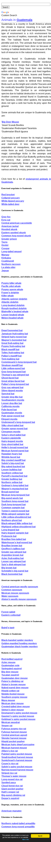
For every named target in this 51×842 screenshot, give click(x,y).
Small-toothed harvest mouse (17, 757)
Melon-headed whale (12, 318)
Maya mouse (8, 700)
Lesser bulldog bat (11, 469)
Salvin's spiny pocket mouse (16, 766)
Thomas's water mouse (13, 776)
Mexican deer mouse (12, 703)
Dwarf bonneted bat (12, 330)
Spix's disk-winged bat (13, 564)
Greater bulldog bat (11, 479)
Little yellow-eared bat (13, 368)
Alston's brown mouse (13, 684)
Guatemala (24, 20)
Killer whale (7, 296)
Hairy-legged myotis (12, 441)
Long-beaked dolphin (13, 305)
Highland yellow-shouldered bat (18, 526)
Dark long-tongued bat (13, 504)
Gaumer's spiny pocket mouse (17, 716)
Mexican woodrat (10, 722)
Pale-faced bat (9, 409)
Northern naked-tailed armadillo (18, 823)
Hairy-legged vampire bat (14, 533)
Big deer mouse (9, 672)
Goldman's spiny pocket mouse (18, 719)
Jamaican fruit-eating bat (14, 333)
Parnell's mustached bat (14, 476)
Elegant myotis (9, 419)
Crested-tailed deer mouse (15, 706)
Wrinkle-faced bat (10, 457)
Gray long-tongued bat (13, 371)
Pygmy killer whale (11, 283)
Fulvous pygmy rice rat (13, 729)
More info (25, 839)
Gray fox (5, 217)
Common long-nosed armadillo (18, 826)
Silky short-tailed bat (12, 425)
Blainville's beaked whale (14, 311)
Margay (5, 255)
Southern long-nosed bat (14, 501)
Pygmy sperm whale (12, 289)
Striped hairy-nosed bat (14, 337)
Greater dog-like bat (12, 397)
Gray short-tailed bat (12, 444)
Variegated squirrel (11, 668)
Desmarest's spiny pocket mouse (19, 713)
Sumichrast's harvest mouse (16, 760)
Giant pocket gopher (12, 789)
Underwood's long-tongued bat (18, 422)
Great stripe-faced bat (13, 381)
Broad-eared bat (10, 492)
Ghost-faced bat (10, 378)
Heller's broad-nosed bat (14, 447)
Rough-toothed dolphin (14, 308)
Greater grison (9, 239)
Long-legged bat (10, 530)
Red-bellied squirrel (11, 659)
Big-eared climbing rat (13, 795)
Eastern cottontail (10, 615)
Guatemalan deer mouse (14, 678)
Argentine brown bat (12, 555)
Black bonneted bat (11, 574)
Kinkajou (6, 258)
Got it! (40, 836)
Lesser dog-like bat (11, 403)
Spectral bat (7, 393)
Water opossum (9, 596)
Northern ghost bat (11, 520)
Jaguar (5, 270)
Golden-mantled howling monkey (19, 643)
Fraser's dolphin (10, 292)
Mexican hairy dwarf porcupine (17, 744)
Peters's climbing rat (12, 681)
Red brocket (8, 194)
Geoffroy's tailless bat (13, 548)
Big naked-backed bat (13, 466)
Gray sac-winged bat (12, 387)
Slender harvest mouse (13, 738)
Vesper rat (6, 725)
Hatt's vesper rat (10, 792)
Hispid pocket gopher (13, 741)
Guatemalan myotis (11, 413)
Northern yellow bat (11, 482)
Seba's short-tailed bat (13, 435)
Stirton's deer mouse (12, 710)
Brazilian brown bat (11, 545)
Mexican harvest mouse (14, 748)
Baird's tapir (7, 627)
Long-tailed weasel (11, 251)
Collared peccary (10, 198)
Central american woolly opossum (19, 586)
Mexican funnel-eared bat (14, 451)
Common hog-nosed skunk (16, 236)
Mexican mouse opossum (15, 593)
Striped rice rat (9, 773)
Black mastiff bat (10, 349)
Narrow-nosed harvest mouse (17, 770)
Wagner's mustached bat (14, 488)
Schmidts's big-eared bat (14, 571)
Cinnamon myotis (10, 431)
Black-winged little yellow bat (16, 523)
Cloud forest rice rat (12, 786)
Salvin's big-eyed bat (12, 463)
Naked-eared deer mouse (14, 687)
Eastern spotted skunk (13, 232)
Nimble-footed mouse (13, 694)
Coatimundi (7, 261)
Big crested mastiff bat (13, 460)
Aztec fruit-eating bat (12, 558)
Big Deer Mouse (10, 122)
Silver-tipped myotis (12, 390)
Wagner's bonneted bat (13, 340)
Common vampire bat (13, 507)
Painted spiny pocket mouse (16, 754)
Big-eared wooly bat (12, 498)
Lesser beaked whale (12, 315)
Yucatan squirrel (10, 675)
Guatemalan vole (10, 665)
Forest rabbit (8, 612)
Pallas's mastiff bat (11, 356)
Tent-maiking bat (10, 359)
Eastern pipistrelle (11, 438)
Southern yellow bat (12, 473)
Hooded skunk (9, 229)
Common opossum (11, 590)
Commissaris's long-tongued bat (19, 362)
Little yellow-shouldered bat (16, 517)
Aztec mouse (8, 662)
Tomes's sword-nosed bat (15, 511)
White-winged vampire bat (15, 514)
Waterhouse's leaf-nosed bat (16, 542)
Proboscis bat (8, 536)
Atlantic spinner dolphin (14, 299)
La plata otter (8, 267)
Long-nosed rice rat (12, 779)
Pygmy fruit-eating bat (13, 346)
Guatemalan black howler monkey (19, 646)
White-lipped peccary (12, 201)
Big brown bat (8, 568)
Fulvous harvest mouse (14, 732)
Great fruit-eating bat (12, 343)
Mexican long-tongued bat (15, 495)
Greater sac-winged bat (13, 552)
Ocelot (4, 245)
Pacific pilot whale (11, 286)
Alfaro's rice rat (9, 751)
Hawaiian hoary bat (11, 454)
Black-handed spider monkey (17, 640)
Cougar (5, 248)
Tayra (4, 242)
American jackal (10, 226)
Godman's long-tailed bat (14, 485)
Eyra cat (5, 220)
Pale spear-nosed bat (12, 416)
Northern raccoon (11, 264)
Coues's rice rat (9, 763)
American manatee (11, 811)
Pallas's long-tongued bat (15, 384)
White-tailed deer (10, 204)
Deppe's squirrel (10, 798)
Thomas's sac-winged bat (15, 375)
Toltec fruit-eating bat (12, 352)
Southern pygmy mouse (14, 697)
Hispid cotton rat (10, 691)
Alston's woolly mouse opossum (19, 599)
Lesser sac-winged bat (13, 561)
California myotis (10, 406)
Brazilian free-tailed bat (13, 539)
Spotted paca (8, 782)
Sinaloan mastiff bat (12, 365)
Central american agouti (14, 735)
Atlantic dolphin (9, 302)
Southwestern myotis (12, 400)
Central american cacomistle (16, 223)
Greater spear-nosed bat (14, 428)
